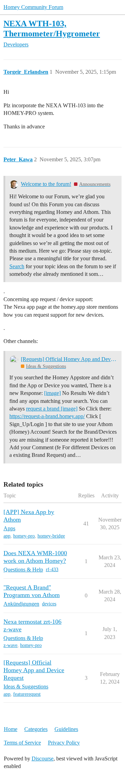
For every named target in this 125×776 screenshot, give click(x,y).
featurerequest (27, 694)
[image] (52, 393)
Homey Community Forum (33, 7)
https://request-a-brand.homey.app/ (47, 416)
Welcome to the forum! (46, 184)
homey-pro (24, 536)
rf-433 (52, 569)
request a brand (43, 409)
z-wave (10, 645)
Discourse (42, 758)
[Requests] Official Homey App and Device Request (69, 359)
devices (49, 603)
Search (16, 266)
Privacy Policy (64, 743)
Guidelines (66, 729)
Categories (36, 729)
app (6, 536)
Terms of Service (22, 743)
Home (10, 729)
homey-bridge (51, 536)
